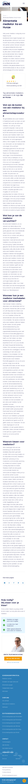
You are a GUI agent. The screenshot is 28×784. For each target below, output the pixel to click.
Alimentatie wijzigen (7, 685)
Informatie (5, 691)
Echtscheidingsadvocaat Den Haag (11, 729)
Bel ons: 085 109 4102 (13, 658)
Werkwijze (5, 707)
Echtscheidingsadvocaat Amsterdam (12, 716)
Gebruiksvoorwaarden (7, 767)
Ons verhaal (5, 700)
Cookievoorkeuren (6, 772)
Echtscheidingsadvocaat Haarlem (11, 723)
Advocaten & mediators (8, 704)
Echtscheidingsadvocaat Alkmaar (11, 726)
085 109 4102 (5, 745)
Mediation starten (7, 678)
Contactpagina (6, 742)
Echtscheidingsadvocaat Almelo (10, 732)
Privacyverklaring (6, 769)
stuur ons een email (14, 662)
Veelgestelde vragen (7, 688)
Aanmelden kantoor (7, 748)
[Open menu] (24, 3)
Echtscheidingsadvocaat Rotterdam (12, 719)
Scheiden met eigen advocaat (10, 681)
